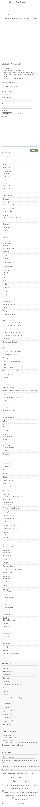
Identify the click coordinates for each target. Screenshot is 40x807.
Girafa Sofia (7, 188)
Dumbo (5, 377)
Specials (5, 668)
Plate (4, 458)
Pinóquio (6, 414)
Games (5, 477)
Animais (5, 183)
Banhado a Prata (8, 266)
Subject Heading (7, 91)
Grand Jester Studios (10, 342)
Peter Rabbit (7, 185)
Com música (7, 243)
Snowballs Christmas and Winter (13, 496)
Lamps (5, 559)
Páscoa (5, 623)
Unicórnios (6, 192)
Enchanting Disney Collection (12, 332)
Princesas (6, 176)
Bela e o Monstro (8, 368)
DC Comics (6, 594)
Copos (5, 534)
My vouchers (7, 724)
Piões (5, 451)
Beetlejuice (6, 611)
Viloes (5, 421)
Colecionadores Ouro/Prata (11, 653)
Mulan (5, 394)
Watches (6, 550)
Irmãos (5, 284)
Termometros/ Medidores (11, 547)
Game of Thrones (8, 597)
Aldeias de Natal (8, 515)
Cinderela (6, 374)
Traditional (6, 445)
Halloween (6, 633)
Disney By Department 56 (11, 329)
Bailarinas (6, 173)
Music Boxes (7, 157)
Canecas (6, 532)
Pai (4, 277)
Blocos (5, 585)
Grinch (5, 604)
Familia (5, 272)
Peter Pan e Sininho (9, 410)
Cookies (5, 691)
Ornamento (6, 301)
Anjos (5, 255)
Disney (5, 318)
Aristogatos (6, 358)
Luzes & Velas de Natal (10, 528)
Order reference (7, 104)
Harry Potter (7, 591)
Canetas (5, 582)
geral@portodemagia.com (15, 78)
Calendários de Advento (10, 525)
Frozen (5, 381)
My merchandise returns (10, 711)
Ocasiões (6, 618)
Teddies (5, 483)
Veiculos (6, 473)
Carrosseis (6, 466)
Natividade (6, 298)
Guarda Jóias (7, 171)
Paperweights (7, 578)
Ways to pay (7, 694)
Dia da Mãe (6, 626)
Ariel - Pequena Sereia (10, 354)
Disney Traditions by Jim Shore (13, 335)
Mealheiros (6, 490)
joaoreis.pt (14, 777)
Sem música (7, 262)
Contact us (6, 681)
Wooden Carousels (9, 208)
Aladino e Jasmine (9, 348)
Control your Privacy (7, 769)
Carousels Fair (7, 211)
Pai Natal (6, 430)
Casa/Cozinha (7, 541)
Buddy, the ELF (8, 607)
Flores (5, 308)
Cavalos (5, 245)
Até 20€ (5, 650)
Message (5, 116)
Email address (6, 97)
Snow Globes (7, 241)
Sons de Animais (8, 447)
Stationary (6, 576)
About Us (6, 688)
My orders (6, 707)
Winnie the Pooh (8, 320)
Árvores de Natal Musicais (11, 508)
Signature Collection (9, 304)
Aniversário (6, 640)
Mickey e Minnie (8, 387)
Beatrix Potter (7, 601)
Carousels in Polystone (10, 205)
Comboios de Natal (9, 518)
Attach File (5, 110)
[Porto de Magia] (20, 6)
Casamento (6, 643)
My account (6, 703)
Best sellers (7, 675)
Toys (4, 443)
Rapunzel (6, 400)
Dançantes (6, 234)
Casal (5, 291)
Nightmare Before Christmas (12, 397)
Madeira (5, 237)
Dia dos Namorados (9, 620)
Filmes (5, 346)
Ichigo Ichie (6, 614)
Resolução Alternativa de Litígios (13, 698)
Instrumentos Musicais (10, 217)
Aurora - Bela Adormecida (11, 361)
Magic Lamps (7, 434)
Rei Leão (6, 407)
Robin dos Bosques (9, 404)
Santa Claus (7, 499)
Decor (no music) (8, 545)
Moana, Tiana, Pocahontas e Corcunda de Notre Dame (20, 391)
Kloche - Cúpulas (8, 572)
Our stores (6, 678)
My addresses (7, 717)
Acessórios (6, 167)
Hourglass (6, 563)
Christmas (6, 494)
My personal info (8, 721)
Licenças (6, 589)
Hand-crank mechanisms (11, 159)
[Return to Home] (2, 14)
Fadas (5, 180)
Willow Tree (6, 270)
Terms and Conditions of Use (12, 684)
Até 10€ (5, 647)
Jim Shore (6, 425)
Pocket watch (7, 555)
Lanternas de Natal (9, 522)
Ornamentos (7, 463)
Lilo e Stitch (7, 384)
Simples (5, 164)
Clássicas (6, 199)
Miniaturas (6, 215)
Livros (5, 161)
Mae (4, 274)
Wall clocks (7, 552)
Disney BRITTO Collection (11, 322)
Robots (5, 460)
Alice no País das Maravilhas (12, 351)
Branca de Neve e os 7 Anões (12, 371)
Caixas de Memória (9, 314)
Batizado (6, 636)
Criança (5, 230)
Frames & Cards (8, 566)
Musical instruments (9, 487)
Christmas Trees (8, 503)
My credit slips (7, 714)
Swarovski (6, 224)
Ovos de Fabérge (8, 221)
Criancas (6, 287)
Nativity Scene (7, 512)
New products (7, 671)
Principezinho (7, 196)
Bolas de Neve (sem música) (12, 569)
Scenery (5, 439)
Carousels (6, 203)
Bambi (5, 364)
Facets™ (6, 339)
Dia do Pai (6, 630)
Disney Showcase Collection (12, 325)
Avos (4, 281)
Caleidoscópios (8, 480)
